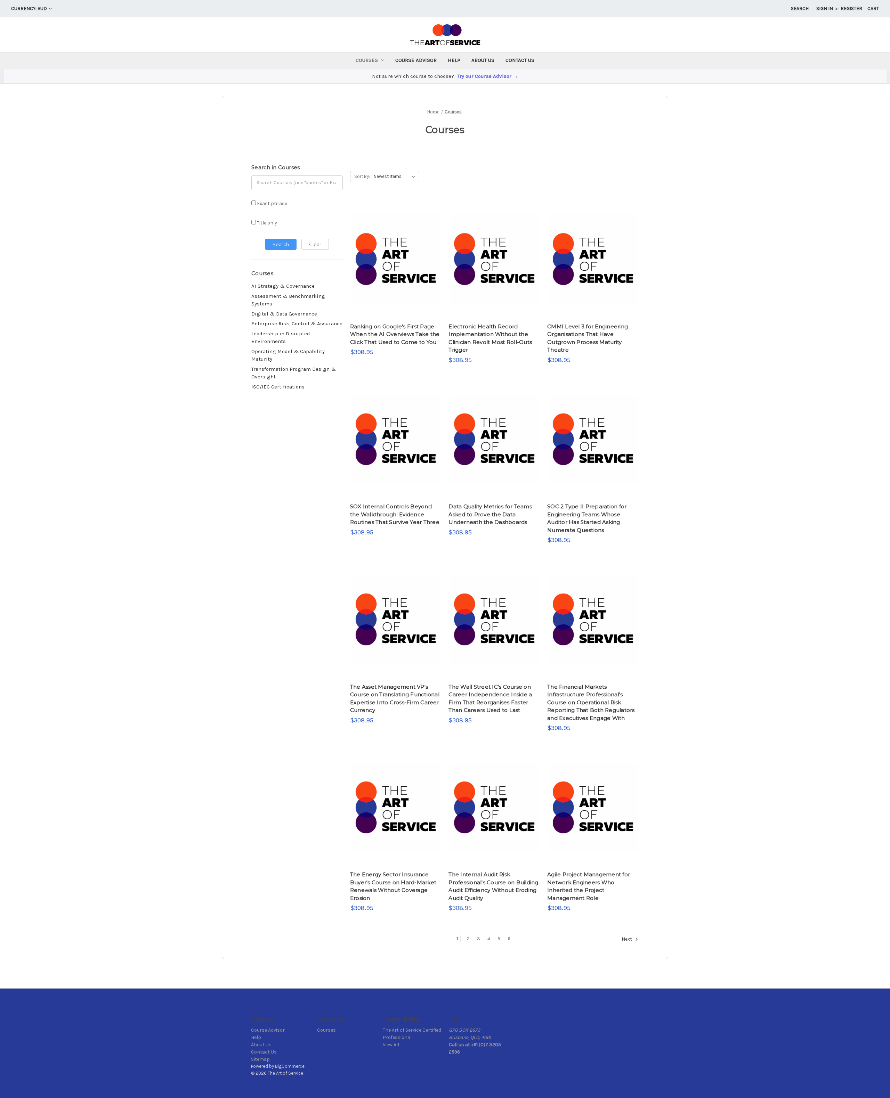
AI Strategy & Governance (283, 286)
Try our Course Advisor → (488, 76)
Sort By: (362, 176)
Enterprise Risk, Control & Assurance (296, 323)
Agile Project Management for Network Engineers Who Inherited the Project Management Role (588, 886)
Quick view (394, 246)
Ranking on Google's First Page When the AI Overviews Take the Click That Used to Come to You (395, 334)
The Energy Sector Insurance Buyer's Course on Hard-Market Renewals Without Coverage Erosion (393, 886)
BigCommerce (290, 1066)
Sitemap (260, 1059)
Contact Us (519, 60)
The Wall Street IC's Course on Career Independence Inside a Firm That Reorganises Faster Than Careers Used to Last (490, 698)
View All (391, 1045)
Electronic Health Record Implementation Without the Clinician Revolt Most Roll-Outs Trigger (490, 338)
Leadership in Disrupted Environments (280, 337)
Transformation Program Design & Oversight (293, 373)
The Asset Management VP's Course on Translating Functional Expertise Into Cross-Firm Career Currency (394, 698)
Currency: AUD (29, 8)
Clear (315, 244)
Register (851, 8)
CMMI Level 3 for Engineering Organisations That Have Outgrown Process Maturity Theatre (587, 338)
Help (454, 60)
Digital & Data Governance (284, 314)
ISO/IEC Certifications (278, 387)
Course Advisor (416, 60)
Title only (266, 223)
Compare (393, 259)
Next (627, 939)
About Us (482, 60)
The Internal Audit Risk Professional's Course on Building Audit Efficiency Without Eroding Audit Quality (493, 886)
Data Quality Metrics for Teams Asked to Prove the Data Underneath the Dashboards (490, 514)
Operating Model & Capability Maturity (288, 355)
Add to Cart (396, 272)
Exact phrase (271, 203)
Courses (367, 60)
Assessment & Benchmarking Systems (288, 300)
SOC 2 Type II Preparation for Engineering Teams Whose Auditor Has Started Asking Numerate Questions (586, 518)
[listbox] (396, 176)
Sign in (824, 8)
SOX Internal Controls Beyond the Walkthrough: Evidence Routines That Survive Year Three (394, 514)
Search (800, 8)
